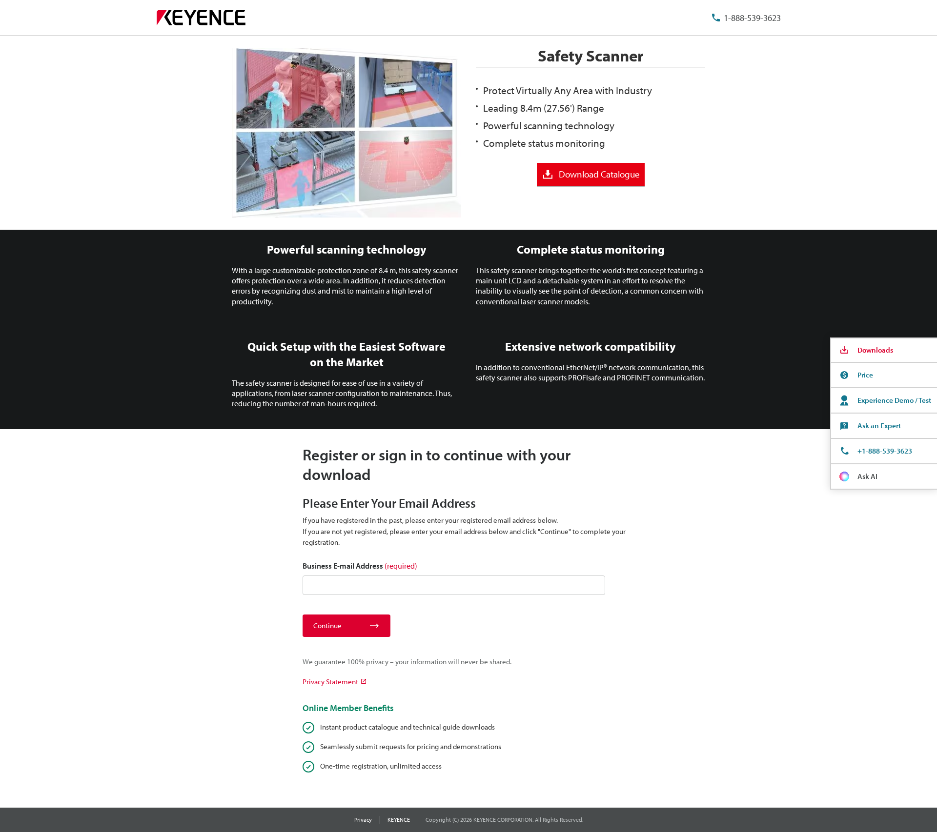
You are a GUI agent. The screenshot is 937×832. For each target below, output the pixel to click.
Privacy (363, 819)
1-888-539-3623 (752, 17)
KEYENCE (398, 819)
